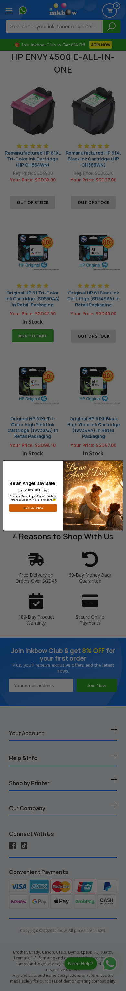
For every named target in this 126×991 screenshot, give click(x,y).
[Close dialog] (119, 464)
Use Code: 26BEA (33, 508)
